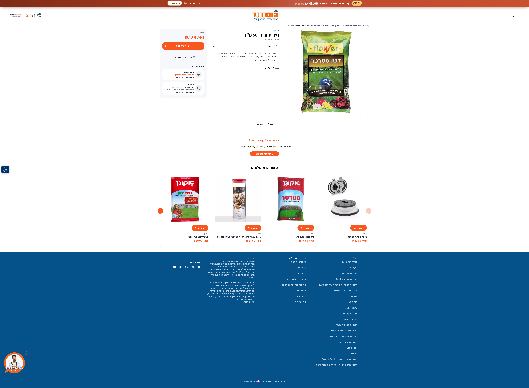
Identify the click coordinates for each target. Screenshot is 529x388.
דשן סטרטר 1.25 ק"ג (305, 237)
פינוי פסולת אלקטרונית (345, 290)
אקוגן (312, 234)
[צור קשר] (39, 15)
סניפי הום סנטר (349, 261)
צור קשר (353, 301)
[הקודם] (368, 211)
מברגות (302, 273)
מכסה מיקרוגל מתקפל (357, 237)
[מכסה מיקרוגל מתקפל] (344, 199)
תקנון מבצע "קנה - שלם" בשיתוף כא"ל (336, 364)
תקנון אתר (351, 267)
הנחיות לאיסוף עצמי (346, 324)
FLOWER (275, 30)
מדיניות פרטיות (349, 273)
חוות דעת (352, 347)
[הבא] (160, 211)
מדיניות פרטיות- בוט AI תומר (342, 336)
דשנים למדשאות (313, 26)
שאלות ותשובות (264, 124)
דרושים (353, 353)
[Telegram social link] (265, 68)
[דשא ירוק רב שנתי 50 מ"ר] (185, 199)
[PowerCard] (16, 15)
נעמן (259, 234)
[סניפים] (27, 15)
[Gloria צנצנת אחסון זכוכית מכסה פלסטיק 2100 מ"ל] (238, 199)
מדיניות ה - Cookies (346, 279)
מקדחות (301, 267)
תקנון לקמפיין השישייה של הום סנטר (338, 284)
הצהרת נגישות (349, 319)
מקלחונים (301, 296)
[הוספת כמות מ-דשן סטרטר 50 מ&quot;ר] (165, 46)
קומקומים (301, 290)
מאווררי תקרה (298, 261)
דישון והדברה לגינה (331, 26)
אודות (354, 296)
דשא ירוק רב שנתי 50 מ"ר (197, 237)
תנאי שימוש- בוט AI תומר (344, 330)
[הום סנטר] (264, 15)
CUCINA (364, 234)
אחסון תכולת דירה (296, 279)
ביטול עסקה (351, 307)
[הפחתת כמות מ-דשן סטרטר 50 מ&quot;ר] (201, 46)
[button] (518, 15)
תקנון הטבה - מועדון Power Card (339, 359)
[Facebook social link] (273, 68)
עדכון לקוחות (350, 313)
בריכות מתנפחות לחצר (294, 284)
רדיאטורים (300, 301)
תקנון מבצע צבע (348, 342)
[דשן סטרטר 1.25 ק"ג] (291, 199)
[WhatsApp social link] (269, 68)
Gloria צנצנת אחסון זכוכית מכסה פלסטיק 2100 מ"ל (239, 237)
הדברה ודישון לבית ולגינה (353, 26)
